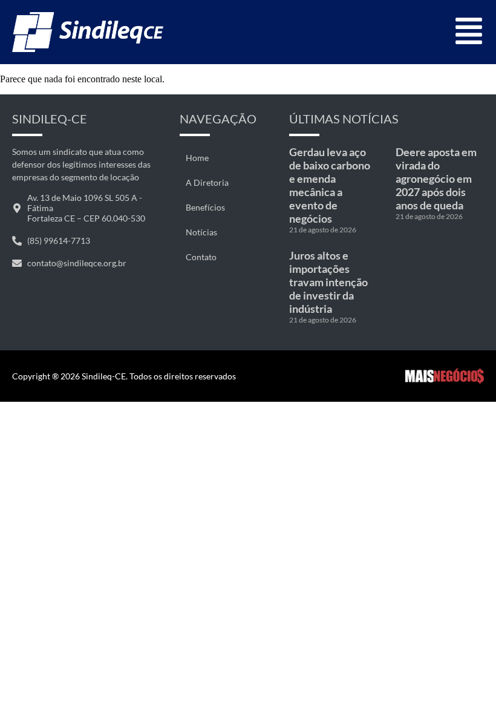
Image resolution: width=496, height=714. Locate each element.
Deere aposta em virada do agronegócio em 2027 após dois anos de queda (436, 178)
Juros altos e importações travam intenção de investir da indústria (328, 282)
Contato (201, 257)
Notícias (201, 232)
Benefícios (205, 207)
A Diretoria (207, 182)
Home (197, 157)
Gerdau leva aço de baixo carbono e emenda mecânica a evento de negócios (329, 185)
